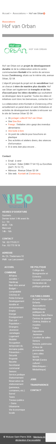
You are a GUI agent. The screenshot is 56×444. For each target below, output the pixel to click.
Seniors (12, 371)
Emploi (12, 310)
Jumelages (14, 333)
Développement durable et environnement (16, 304)
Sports (36, 356)
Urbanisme (14, 406)
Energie (12, 314)
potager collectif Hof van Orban (26, 118)
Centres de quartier (42, 318)
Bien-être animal (17, 285)
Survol (12, 393)
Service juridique (17, 374)
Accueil (9, 267)
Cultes (36, 328)
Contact (35, 390)
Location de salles (41, 337)
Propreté (13, 358)
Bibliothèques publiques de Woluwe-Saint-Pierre (43, 312)
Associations (39, 305)
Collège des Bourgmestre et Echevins (40, 273)
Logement (14, 336)
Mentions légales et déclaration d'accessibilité (34, 438)
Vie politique (38, 267)
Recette (13, 361)
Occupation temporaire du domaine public (16, 345)
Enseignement (16, 317)
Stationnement (16, 377)
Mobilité (13, 339)
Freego (11, 124)
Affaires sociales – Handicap (14, 278)
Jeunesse (14, 330)
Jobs (33, 379)
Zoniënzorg (34, 173)
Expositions (38, 331)
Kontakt (22, 173)
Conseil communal (42, 280)
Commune (10, 272)
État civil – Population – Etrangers (15, 323)
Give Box (17, 121)
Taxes (12, 397)
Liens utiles (38, 353)
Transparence (39, 385)
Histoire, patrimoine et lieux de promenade (42, 347)
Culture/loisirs (40, 296)
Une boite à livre (16, 131)
